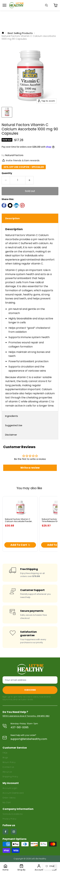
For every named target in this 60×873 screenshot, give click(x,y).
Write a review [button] (30, 468)
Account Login (10, 788)
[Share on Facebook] (4, 205)
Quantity (7, 173)
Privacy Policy (9, 818)
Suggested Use (13, 425)
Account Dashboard (13, 792)
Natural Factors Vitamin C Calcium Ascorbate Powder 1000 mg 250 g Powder (18, 521)
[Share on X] (10, 205)
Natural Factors (14, 155)
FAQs (5, 752)
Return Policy (9, 762)
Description (12, 218)
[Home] (3, 33)
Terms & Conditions (12, 814)
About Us (7, 771)
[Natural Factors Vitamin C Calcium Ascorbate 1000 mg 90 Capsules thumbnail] (7, 112)
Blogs (5, 757)
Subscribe (30, 690)
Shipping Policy (10, 776)
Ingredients (11, 416)
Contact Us (8, 767)
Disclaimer (11, 434)
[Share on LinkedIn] (16, 205)
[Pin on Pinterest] (22, 205)
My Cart (7, 802)
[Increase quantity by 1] (29, 180)
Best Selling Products (20, 33)
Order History (9, 797)
